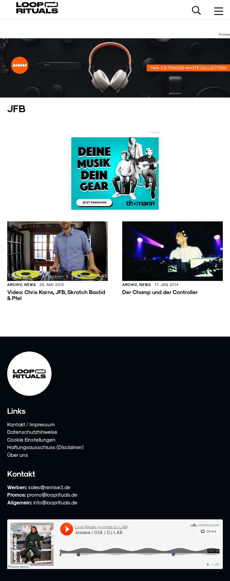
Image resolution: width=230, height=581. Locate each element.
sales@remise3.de (49, 487)
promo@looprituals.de (52, 495)
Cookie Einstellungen (31, 439)
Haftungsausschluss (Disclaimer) (45, 447)
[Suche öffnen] (196, 11)
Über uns (17, 455)
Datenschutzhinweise (32, 432)
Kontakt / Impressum (31, 424)
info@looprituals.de (55, 502)
